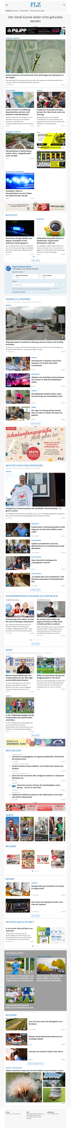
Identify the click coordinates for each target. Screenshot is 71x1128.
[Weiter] (62, 860)
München (34, 883)
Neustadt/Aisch (11, 172)
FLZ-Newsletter (24, 11)
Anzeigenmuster (55, 1113)
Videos (9, 815)
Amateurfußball (32, 653)
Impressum (8, 1113)
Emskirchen (20, 172)
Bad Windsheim (10, 90)
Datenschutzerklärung (45, 289)
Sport (9, 650)
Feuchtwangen (26, 302)
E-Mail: (14, 281)
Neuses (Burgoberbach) (13, 956)
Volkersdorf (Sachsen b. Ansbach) (20, 764)
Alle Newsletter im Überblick (19, 292)
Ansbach (39, 90)
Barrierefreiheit (37, 1115)
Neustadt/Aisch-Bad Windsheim (24, 465)
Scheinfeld (36, 468)
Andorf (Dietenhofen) (22, 773)
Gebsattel (18, 132)
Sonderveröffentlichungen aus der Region (32, 596)
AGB (27, 1112)
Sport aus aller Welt (45, 653)
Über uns (14, 1113)
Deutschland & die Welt (20, 922)
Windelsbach (35, 374)
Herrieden (16, 38)
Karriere (19, 1113)
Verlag (7, 1112)
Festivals (15, 11)
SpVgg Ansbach (11, 653)
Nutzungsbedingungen (31, 1113)
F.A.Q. (48, 1113)
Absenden (60, 285)
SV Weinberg (21, 653)
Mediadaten (50, 1112)
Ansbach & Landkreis (18, 299)
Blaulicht (11, 215)
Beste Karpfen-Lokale (37, 11)
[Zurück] (8, 860)
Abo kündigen (29, 1115)
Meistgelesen (13, 750)
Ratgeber (11, 1015)
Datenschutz (41, 1113)
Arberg (33, 407)
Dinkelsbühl (16, 302)
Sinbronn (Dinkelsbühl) (44, 956)
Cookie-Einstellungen (31, 1117)
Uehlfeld (8, 471)
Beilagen (11, 846)
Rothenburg (10, 132)
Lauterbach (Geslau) (17, 754)
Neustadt (9, 468)
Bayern (10, 879)
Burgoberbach (10, 986)
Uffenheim (9, 38)
